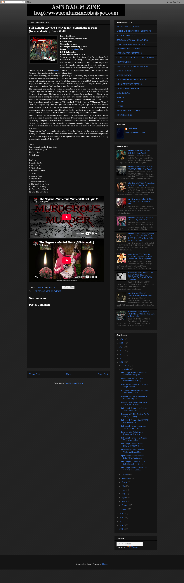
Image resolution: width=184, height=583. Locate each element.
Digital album (73, 49)
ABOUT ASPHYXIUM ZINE (128, 27)
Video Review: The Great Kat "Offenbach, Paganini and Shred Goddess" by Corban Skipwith (140, 256)
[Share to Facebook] (70, 287)
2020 (121, 362)
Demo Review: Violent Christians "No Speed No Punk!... (134, 403)
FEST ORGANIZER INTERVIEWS (131, 44)
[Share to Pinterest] (73, 287)
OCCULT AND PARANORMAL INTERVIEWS (135, 58)
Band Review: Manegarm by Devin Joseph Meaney (134, 385)
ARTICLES (121, 97)
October (125, 475)
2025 (121, 343)
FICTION (120, 102)
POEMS (120, 106)
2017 (121, 521)
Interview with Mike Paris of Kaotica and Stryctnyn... (132, 433)
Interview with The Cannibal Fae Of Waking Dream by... (135, 415)
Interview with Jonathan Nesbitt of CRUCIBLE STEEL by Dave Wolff (141, 201)
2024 (121, 347)
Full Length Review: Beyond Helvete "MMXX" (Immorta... (134, 445)
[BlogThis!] (65, 287)
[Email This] (63, 287)
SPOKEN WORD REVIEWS (128, 89)
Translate (134, 547)
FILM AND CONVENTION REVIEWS (132, 80)
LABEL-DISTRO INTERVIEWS (129, 53)
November (126, 369)
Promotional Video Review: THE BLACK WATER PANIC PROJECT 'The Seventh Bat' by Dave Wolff (140, 276)
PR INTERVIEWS (124, 62)
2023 (121, 351)
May (124, 494)
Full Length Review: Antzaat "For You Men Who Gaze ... (134, 469)
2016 (121, 525)
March (124, 501)
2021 (121, 358)
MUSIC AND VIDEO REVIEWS (48, 291)
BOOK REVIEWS (124, 75)
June (124, 490)
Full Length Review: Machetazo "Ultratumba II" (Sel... (133, 427)
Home (69, 374)
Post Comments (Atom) (74, 383)
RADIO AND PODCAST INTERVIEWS (132, 67)
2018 (121, 518)
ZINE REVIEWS (123, 93)
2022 (121, 355)
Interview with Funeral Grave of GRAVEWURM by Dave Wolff (140, 168)
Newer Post (34, 374)
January (125, 509)
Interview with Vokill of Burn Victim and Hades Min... (132, 451)
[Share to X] (68, 287)
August (125, 482)
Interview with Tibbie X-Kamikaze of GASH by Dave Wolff (141, 184)
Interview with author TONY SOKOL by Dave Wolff (139, 152)
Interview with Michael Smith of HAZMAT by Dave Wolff (140, 218)
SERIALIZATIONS (124, 115)
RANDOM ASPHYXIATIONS (128, 111)
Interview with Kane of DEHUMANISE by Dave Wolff (140, 294)
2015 (121, 529)
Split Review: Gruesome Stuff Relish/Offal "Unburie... (132, 457)
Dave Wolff (132, 129)
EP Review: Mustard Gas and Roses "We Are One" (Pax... (134, 391)
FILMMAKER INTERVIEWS (128, 49)
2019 (121, 514)
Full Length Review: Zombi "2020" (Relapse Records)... (135, 421)
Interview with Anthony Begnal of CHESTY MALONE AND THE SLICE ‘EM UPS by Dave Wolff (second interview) (141, 237)
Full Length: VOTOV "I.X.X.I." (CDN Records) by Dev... (133, 463)
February (125, 505)
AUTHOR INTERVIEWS (126, 36)
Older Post (103, 374)
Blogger (105, 564)
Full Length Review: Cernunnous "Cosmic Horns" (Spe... (134, 374)
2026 (121, 339)
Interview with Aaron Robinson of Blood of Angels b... (134, 397)
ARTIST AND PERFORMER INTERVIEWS (134, 31)
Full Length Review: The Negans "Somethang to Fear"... (134, 439)
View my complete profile (135, 132)
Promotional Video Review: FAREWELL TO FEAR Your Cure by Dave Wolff (141, 314)
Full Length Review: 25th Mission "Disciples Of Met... (134, 409)
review (56, 70)
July (123, 486)
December (126, 365)
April (124, 498)
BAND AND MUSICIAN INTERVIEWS (132, 40)
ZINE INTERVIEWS (125, 71)
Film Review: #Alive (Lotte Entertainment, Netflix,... (132, 379)
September (126, 478)
